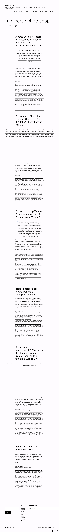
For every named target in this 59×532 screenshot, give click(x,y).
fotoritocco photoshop (26, 85)
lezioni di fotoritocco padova (38, 258)
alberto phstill (27, 468)
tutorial (39, 317)
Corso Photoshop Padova (22, 96)
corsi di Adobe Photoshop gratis (30, 89)
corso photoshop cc (30, 84)
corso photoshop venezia (22, 100)
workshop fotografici (26, 434)
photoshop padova (24, 86)
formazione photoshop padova (33, 195)
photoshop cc (17, 86)
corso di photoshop (23, 84)
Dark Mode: (55, 530)
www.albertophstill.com (36, 487)
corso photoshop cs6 (38, 84)
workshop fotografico (34, 434)
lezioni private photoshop (31, 104)
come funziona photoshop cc (33, 87)
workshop (29, 433)
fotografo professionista (22, 316)
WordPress (52, 527)
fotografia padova (30, 480)
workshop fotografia (35, 433)
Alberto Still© (9, 5)
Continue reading (38, 171)
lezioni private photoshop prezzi (35, 199)
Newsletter (23, 520)
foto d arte (36, 423)
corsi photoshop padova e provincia (26, 91)
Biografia (23, 508)
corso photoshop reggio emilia (33, 475)
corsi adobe (23, 82)
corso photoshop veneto (22, 194)
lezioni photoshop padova (33, 198)
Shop (15, 11)
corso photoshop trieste (22, 99)
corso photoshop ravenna (32, 96)
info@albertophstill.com (19, 425)
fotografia (32, 410)
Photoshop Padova (25, 105)
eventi (16, 85)
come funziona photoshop (22, 87)
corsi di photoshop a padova (35, 320)
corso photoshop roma (24, 98)
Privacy (39, 527)
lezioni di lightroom (26, 427)
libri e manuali (28, 317)
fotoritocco (20, 85)
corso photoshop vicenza (22, 195)
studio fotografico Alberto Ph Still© (32, 432)
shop (22, 512)
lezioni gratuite (38, 85)
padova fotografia (34, 317)
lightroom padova (40, 335)
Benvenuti (23, 519)
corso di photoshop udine (30, 94)
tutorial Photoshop (28, 319)
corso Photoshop (38, 94)
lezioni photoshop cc (32, 103)
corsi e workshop (37, 82)
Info (40, 11)
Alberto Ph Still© (21, 468)
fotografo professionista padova (33, 316)
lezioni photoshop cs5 (24, 198)
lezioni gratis (33, 85)
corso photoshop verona (32, 100)
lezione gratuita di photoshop (35, 101)
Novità (51, 11)
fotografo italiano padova (19, 315)
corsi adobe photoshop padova (29, 185)
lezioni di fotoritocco (33, 273)
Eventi (20, 11)
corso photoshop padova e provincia (24, 325)
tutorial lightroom (21, 319)
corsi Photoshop (34, 90)
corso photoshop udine (31, 99)
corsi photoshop (28, 179)
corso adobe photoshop (37, 91)
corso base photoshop (35, 188)
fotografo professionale (29, 315)
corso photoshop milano (30, 324)
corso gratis (38, 312)
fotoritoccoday (27, 101)
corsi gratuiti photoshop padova (25, 90)
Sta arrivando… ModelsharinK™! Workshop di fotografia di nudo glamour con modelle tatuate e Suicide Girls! (29, 353)
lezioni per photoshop (24, 103)
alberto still (32, 468)
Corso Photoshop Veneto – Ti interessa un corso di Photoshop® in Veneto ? (29, 214)
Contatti (23, 517)
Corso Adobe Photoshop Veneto (25, 188)
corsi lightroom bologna (29, 321)
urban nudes (25, 433)
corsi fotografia (38, 413)
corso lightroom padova (27, 472)
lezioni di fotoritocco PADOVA (34, 331)
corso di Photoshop (31, 265)
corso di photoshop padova (20, 94)
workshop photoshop (39, 181)
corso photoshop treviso (31, 193)
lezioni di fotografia (27, 425)
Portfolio (35, 11)
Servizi (45, 11)
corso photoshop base (39, 190)
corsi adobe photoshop (30, 82)
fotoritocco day (21, 101)
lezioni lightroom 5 (30, 332)
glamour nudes (33, 424)
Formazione (27, 11)
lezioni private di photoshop (22, 104)
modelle (39, 410)
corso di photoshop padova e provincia (25, 266)
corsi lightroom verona (38, 321)
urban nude (21, 433)
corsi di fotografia (21, 413)
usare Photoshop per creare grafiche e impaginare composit (26, 291)
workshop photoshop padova (20, 183)
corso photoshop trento (33, 98)
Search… (6, 505)
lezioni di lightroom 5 (23, 332)
